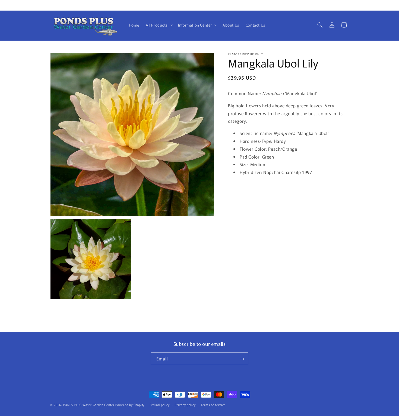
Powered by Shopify (129, 404)
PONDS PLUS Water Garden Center (89, 404)
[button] (158, 25)
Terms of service (213, 404)
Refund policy (160, 404)
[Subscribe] (242, 359)
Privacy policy (185, 404)
